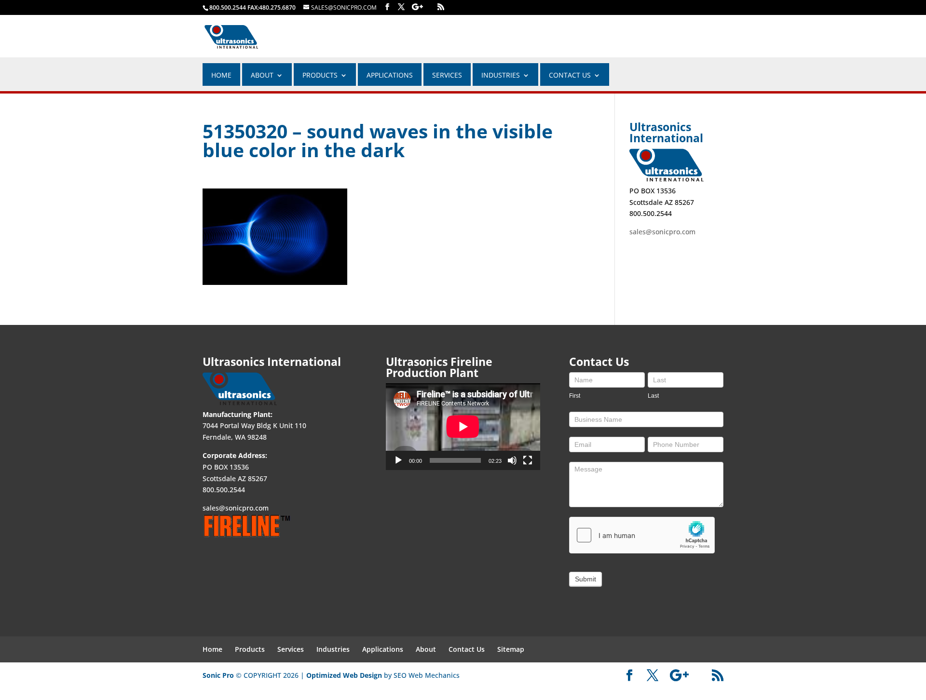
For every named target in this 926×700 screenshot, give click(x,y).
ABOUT (262, 76)
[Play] (398, 460)
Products (320, 76)
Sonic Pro (218, 675)
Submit (585, 579)
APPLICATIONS (390, 76)
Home (221, 76)
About (426, 649)
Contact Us (570, 76)
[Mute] (512, 460)
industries (500, 76)
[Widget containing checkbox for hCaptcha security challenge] (642, 535)
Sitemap (510, 649)
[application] (463, 426)
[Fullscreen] (527, 460)
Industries (333, 649)
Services (447, 76)
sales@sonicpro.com (662, 231)
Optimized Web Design (344, 675)
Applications (382, 649)
